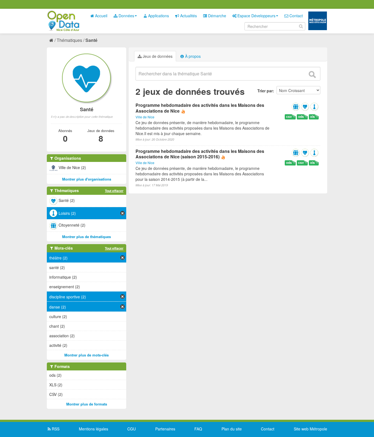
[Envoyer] (312, 74)
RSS (55, 429)
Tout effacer (114, 190)
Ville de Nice (145, 117)
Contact (295, 15)
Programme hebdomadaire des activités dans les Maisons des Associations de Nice (200, 108)
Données (125, 15)
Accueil (100, 15)
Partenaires (165, 429)
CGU (131, 429)
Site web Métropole (310, 429)
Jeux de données (157, 56)
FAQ (198, 429)
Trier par (265, 90)
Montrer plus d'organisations (86, 179)
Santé (91, 40)
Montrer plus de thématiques (86, 236)
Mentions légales (93, 429)
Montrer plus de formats (86, 404)
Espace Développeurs (255, 15)
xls (312, 116)
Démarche (216, 15)
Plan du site (231, 429)
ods (301, 116)
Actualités (188, 15)
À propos (192, 56)
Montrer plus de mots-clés (86, 355)
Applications (158, 15)
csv (289, 116)
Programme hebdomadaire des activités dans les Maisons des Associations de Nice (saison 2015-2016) (200, 154)
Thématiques (69, 40)
